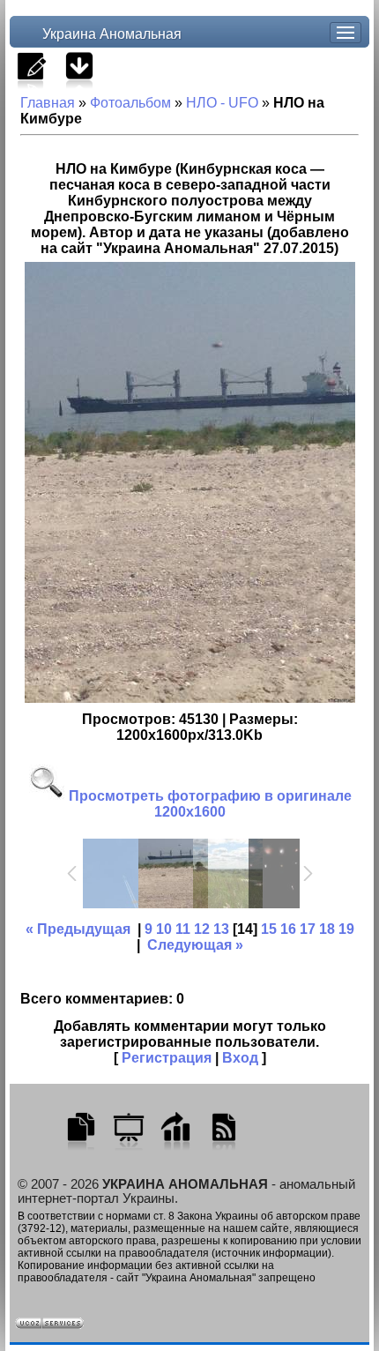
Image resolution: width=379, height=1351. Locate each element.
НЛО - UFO (222, 102)
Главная (47, 102)
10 (164, 929)
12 (202, 929)
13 (221, 929)
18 (327, 929)
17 (308, 929)
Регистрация (167, 1057)
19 (346, 929)
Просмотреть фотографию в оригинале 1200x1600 (208, 803)
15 (269, 929)
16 (288, 929)
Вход (240, 1057)
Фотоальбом (130, 102)
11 (182, 929)
